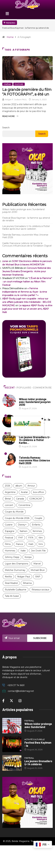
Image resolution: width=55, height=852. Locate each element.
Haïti (30, 544)
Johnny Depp (12, 557)
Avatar (24, 492)
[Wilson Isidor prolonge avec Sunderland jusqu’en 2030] (11, 725)
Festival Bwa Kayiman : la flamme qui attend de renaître (26, 219)
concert (9, 505)
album (18, 485)
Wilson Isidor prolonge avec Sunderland (38, 725)
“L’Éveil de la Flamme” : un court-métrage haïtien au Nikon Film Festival (27, 281)
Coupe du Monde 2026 (17, 518)
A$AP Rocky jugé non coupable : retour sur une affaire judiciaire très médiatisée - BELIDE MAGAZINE (26, 302)
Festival (9, 537)
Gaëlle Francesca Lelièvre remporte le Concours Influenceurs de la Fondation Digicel (26, 244)
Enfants (36, 524)
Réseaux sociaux (40, 589)
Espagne (9, 531)
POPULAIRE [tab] (23, 387)
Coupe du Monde (14, 511)
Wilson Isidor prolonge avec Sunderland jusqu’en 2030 (23, 210)
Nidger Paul (23, 576)
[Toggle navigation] (7, 14)
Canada (20, 498)
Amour (31, 485)
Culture (19, 84)
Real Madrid (11, 583)
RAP (37, 576)
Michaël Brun (38, 570)
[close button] (42, 419)
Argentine (10, 492)
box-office (38, 492)
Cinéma (7, 84)
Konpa (28, 557)
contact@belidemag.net (21, 691)
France (19, 544)
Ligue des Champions (16, 563)
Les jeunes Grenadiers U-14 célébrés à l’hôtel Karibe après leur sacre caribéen (26, 227)
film (41, 537)
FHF (20, 537)
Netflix (8, 576)
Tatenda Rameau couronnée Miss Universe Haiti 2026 (25, 236)
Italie (23, 550)
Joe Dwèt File (38, 550)
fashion (23, 531)
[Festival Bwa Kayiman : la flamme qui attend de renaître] (11, 744)
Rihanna (27, 583)
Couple (38, 518)
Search (6, 127)
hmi (41, 544)
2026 (7, 485)
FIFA (30, 537)
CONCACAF (35, 498)
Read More (8, 116)
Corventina (24, 505)
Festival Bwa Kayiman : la (37, 744)
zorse (5, 261)
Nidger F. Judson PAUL (16, 99)
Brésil (8, 498)
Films (8, 544)
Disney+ (22, 524)
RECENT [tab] (10, 387)
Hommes (10, 550)
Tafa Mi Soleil (12, 596)
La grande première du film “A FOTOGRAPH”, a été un (27, 91)
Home (10, 37)
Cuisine (9, 524)
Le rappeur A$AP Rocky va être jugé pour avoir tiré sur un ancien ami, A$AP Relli (27, 309)
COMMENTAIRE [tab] (42, 387)
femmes (37, 531)
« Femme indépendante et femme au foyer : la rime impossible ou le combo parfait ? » (24, 292)
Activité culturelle (34, 739)
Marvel (37, 563)
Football (24, 396)
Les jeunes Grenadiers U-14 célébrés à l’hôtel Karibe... (34, 439)
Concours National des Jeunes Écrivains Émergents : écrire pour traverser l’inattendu (26, 271)
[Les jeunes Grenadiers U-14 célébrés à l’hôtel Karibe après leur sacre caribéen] (11, 763)
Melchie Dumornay (15, 570)
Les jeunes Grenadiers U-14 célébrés (38, 762)
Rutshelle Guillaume (15, 589)
